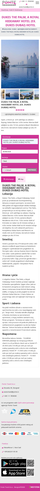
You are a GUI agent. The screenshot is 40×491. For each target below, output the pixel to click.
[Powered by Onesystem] (34, 487)
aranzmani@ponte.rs (26, 7)
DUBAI (32, 114)
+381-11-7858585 (27, 1)
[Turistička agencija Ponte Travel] (9, 3)
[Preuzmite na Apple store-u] (18, 476)
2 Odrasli (8, 170)
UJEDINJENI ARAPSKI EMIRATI (16, 114)
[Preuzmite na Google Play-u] (18, 467)
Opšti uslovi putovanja (26, 403)
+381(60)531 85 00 (10, 452)
